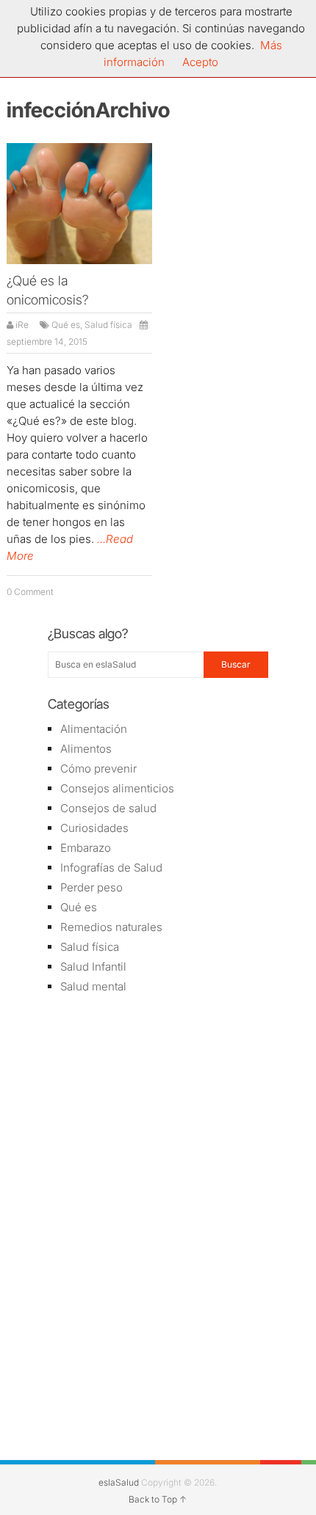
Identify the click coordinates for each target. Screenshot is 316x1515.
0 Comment (30, 591)
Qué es (65, 324)
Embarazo (85, 848)
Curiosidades (94, 828)
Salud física (108, 324)
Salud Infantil (93, 967)
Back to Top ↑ (158, 1499)
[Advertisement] (158, 1110)
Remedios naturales (111, 927)
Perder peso (91, 887)
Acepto (200, 62)
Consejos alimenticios (117, 788)
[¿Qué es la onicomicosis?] (79, 203)
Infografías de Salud (111, 868)
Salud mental (93, 986)
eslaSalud (118, 1482)
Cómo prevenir (98, 768)
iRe (22, 324)
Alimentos (86, 749)
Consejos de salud (108, 808)
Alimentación (93, 729)
